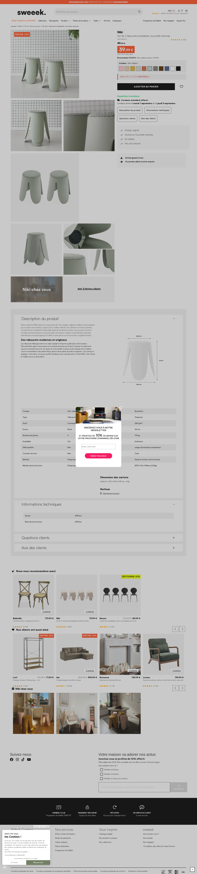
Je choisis (14, 862)
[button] (5, 866)
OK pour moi (38, 862)
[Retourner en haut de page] (192, 869)
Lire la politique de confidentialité (15, 855)
